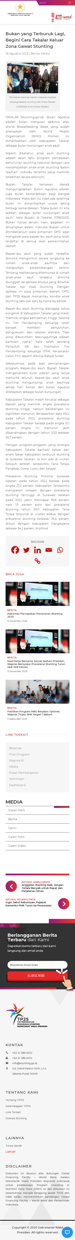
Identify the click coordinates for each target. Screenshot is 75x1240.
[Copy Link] (37, 561)
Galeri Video (17, 845)
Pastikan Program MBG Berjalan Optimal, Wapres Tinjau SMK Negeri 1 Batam (37, 702)
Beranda (15, 748)
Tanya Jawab (14, 1145)
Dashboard (17, 785)
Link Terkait (13, 1112)
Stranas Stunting (16, 1118)
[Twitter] (26, 550)
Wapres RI (16, 760)
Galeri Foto (16, 837)
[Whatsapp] (60, 550)
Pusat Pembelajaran (24, 772)
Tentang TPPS (15, 1100)
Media (45, 53)
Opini (12, 828)
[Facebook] (15, 550)
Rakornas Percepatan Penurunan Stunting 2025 (37, 604)
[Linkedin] (37, 550)
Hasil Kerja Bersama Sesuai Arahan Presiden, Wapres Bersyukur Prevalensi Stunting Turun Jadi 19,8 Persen (37, 652)
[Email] (48, 550)
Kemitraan (16, 779)
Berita (12, 819)
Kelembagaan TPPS (18, 1106)
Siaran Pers (16, 810)
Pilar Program (19, 754)
